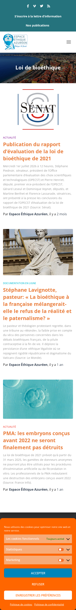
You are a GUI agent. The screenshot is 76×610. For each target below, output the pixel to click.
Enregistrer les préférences (38, 595)
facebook (28, 6)
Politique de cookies (21, 604)
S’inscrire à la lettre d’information (38, 16)
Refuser (38, 584)
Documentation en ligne (19, 283)
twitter (41, 6)
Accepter (38, 573)
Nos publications (37, 25)
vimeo (34, 6)
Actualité (9, 137)
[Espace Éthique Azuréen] (17, 42)
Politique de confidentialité (49, 604)
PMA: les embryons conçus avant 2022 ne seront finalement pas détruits (36, 440)
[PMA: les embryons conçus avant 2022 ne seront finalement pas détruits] (38, 399)
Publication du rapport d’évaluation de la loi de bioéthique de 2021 (33, 151)
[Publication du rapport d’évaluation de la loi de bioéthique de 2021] (38, 109)
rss (48, 6)
